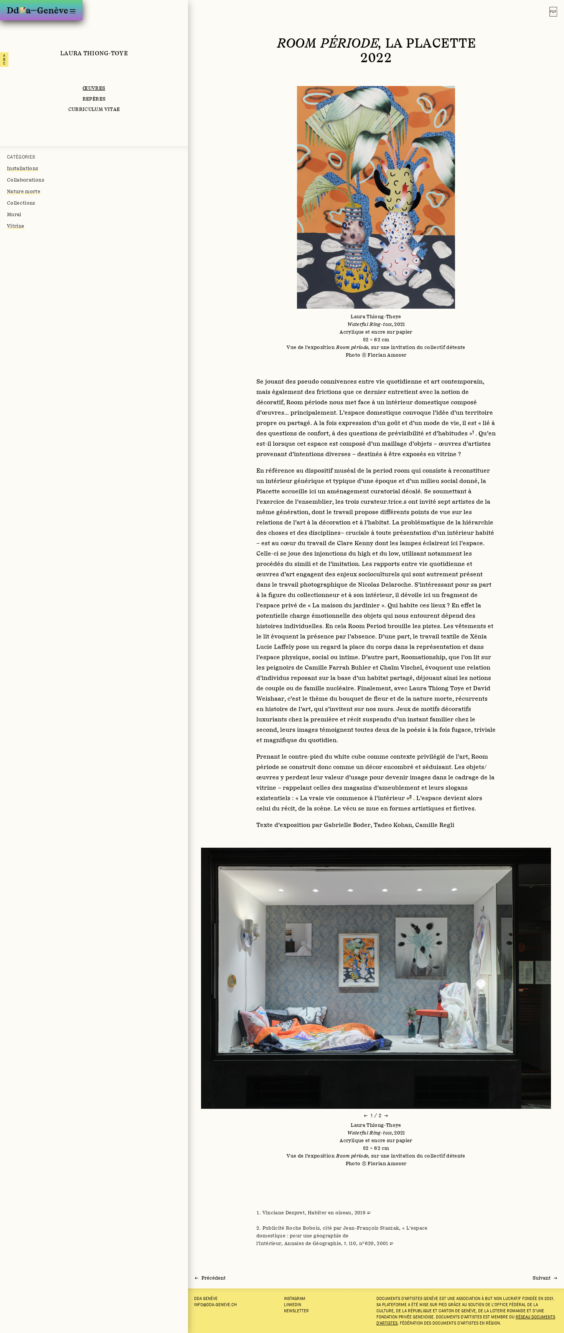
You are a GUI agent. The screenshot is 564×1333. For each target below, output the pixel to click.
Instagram (294, 1298)
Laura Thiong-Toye (94, 53)
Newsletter (296, 1310)
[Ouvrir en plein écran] (376, 222)
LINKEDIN (292, 1304)
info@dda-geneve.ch (215, 1304)
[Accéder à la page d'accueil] (37, 10)
